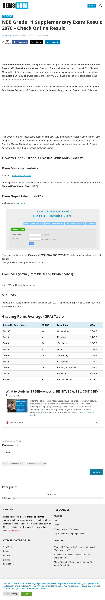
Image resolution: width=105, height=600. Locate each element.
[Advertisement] (52, 115)
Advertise (58, 516)
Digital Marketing (10, 564)
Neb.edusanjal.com (21, 175)
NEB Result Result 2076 (37, 464)
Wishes (6, 555)
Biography (7, 546)
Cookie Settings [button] (11, 594)
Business (7, 560)
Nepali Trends (8, 35)
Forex (56, 525)
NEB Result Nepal (18, 464)
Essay (6, 551)
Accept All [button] (26, 594)
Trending (7, 16)
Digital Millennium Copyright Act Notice (71, 533)
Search (96, 472)
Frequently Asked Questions (66, 529)
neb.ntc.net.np (19, 203)
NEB (6, 464)
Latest (56, 520)
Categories (52, 494)
